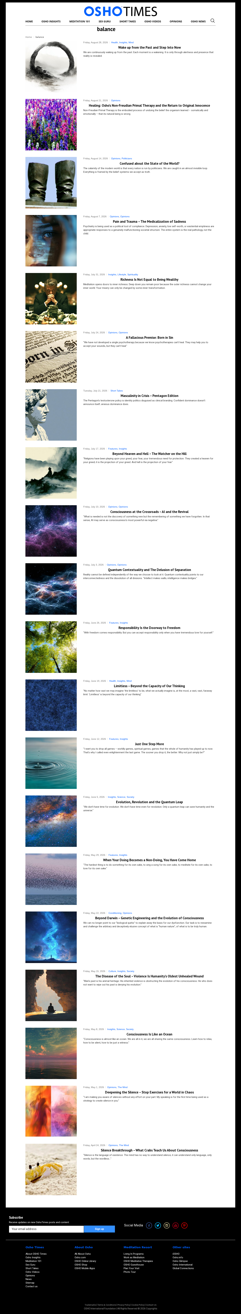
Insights (123, 42)
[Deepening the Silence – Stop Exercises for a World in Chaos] (51, 1111)
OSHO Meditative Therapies (138, 1261)
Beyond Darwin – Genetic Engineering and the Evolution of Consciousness (149, 918)
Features (113, 448)
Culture (112, 971)
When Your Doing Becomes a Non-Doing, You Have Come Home (149, 860)
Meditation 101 (33, 1261)
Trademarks (90, 1305)
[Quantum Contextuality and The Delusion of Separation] (51, 589)
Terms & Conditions (107, 1305)
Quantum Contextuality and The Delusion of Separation (149, 570)
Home (28, 37)
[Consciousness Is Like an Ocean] (51, 1053)
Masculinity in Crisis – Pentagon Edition (149, 395)
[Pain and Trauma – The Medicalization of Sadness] (51, 240)
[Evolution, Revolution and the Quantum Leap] (51, 821)
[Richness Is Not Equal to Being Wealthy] (51, 298)
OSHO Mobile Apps (85, 1268)
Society (130, 797)
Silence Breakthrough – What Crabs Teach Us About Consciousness (149, 1150)
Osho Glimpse (180, 1261)
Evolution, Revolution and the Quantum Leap (149, 802)
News (29, 1279)
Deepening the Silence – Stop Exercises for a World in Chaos (149, 1092)
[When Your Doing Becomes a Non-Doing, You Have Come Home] (51, 879)
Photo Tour (130, 1271)
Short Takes (116, 390)
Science (121, 797)
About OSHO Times (36, 1253)
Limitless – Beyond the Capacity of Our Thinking (149, 686)
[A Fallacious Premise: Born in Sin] (51, 356)
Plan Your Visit (132, 1268)
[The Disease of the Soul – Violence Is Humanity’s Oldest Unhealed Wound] (51, 995)
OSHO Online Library (85, 1261)
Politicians (127, 158)
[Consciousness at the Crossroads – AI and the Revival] (51, 531)
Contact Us (151, 1305)
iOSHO (176, 1253)
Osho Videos (33, 1271)
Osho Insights (33, 1257)
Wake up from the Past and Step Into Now (149, 47)
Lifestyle (122, 274)
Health (114, 42)
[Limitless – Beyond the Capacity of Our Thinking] (51, 705)
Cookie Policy (138, 1305)
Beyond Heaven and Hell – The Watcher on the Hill (149, 453)
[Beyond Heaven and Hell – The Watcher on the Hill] (51, 473)
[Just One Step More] (51, 763)
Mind (131, 42)
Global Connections (183, 1268)
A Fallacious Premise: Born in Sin (149, 337)
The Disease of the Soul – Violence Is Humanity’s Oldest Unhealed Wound (149, 976)
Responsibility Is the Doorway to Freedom (149, 628)
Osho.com (80, 1257)
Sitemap (30, 1282)
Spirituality (132, 274)
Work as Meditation (134, 1257)
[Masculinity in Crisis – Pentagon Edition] (51, 415)
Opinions (115, 100)
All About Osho (83, 1253)
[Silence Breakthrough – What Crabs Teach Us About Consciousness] (51, 1169)
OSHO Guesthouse (134, 1264)
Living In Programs (134, 1253)
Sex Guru (30, 1264)
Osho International (182, 1264)
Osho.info (178, 1257)
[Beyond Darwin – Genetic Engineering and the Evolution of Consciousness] (51, 937)
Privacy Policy (124, 1305)
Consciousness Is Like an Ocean (149, 1034)
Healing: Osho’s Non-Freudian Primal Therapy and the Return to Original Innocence (149, 105)
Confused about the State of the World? (149, 163)
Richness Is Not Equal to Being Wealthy (149, 279)
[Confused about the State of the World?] (51, 182)
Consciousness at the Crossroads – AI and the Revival (149, 511)
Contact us (32, 1286)
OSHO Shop (81, 1264)
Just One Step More (149, 744)
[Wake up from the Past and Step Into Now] (51, 66)
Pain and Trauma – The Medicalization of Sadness (149, 221)
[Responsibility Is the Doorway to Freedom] (51, 647)
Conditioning (115, 913)
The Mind (123, 1087)
